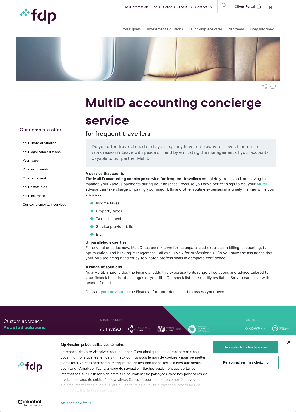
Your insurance (34, 196)
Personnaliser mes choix (243, 362)
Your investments (36, 169)
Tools (156, 7)
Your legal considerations (42, 152)
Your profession (136, 7)
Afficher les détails (76, 403)
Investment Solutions (165, 29)
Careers (169, 7)
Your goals (132, 29)
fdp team (236, 29)
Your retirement (34, 178)
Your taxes (31, 160)
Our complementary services (44, 204)
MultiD (262, 184)
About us (185, 7)
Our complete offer (205, 29)
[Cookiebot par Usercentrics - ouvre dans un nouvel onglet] (30, 403)
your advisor (112, 291)
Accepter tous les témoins (246, 347)
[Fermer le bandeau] (288, 342)
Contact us (203, 7)
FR (271, 7)
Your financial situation (40, 143)
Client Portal (245, 6)
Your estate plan (35, 187)
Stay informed (262, 29)
